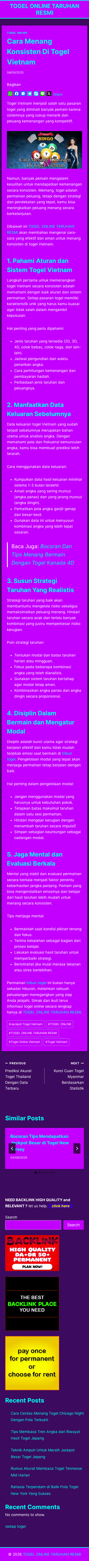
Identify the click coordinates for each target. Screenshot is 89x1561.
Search (11, 1217)
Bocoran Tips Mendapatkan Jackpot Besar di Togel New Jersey (39, 1143)
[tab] (36, 1173)
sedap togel (15, 1526)
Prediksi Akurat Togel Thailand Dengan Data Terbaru (18, 1075)
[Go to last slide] (12, 1148)
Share (57, 94)
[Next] (76, 1148)
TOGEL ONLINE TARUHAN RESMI (52, 1012)
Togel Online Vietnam (24, 1042)
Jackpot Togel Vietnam (26, 1024)
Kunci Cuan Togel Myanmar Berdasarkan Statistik (69, 1075)
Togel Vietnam (56, 1042)
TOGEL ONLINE (17, 32)
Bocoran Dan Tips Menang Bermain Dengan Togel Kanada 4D (42, 554)
